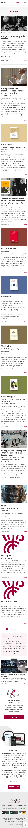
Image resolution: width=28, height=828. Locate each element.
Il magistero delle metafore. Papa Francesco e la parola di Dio (14, 90)
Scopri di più (14, 787)
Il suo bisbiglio (8, 396)
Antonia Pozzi (7, 144)
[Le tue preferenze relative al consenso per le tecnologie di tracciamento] (25, 825)
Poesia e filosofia (9, 601)
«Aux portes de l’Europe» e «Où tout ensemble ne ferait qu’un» (13, 452)
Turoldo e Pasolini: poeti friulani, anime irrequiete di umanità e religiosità (13, 200)
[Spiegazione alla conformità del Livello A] (22, 812)
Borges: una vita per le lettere (13, 37)
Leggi (25, 60)
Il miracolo (6, 296)
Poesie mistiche (8, 248)
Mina (3, 505)
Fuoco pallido (7, 555)
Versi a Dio (6, 346)
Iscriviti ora (14, 717)
